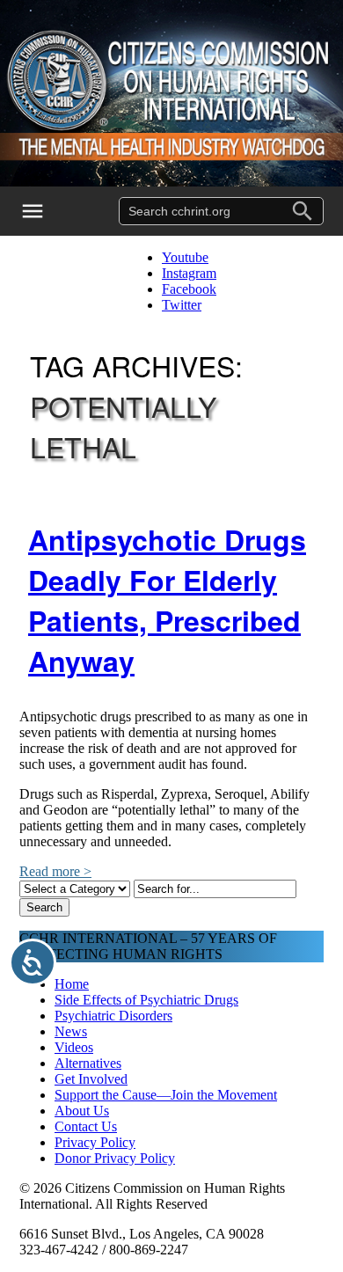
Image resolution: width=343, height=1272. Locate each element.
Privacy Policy (95, 1142)
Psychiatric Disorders (113, 1015)
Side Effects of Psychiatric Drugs (146, 999)
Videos (74, 1047)
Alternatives (88, 1063)
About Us (82, 1110)
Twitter (181, 304)
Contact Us (86, 1126)
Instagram (189, 273)
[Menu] (44, 211)
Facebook (189, 288)
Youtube (185, 257)
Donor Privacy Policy (115, 1158)
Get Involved (91, 1078)
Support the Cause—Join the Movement (166, 1094)
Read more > (55, 871)
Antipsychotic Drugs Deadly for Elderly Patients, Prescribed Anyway (167, 600)
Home (72, 983)
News (71, 1031)
